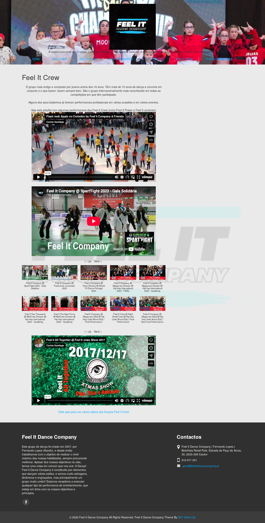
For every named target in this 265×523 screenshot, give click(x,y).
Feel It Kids (59, 59)
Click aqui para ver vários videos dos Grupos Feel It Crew (93, 412)
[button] (98, 261)
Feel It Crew (184, 59)
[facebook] (26, 502)
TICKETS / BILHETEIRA (219, 59)
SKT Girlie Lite (187, 517)
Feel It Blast (89, 59)
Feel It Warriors (121, 59)
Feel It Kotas (154, 59)
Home (36, 59)
